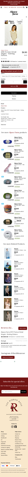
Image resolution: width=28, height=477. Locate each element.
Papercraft (3, 441)
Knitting (2, 436)
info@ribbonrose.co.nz (14, 420)
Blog (16, 457)
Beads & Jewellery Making (7, 449)
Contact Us (17, 434)
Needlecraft (3, 437)
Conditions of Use (19, 443)
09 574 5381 (15, 4)
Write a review (22, 328)
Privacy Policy (18, 441)
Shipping (14, 96)
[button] (1, 7)
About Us (17, 436)
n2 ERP (25, 472)
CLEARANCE (4, 434)
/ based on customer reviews (18, 61)
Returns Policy (18, 439)
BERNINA (3, 443)
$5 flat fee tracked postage (14, 2)
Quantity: (14, 79)
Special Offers (4, 455)
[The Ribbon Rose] (12, 7)
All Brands (3, 453)
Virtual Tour (17, 452)
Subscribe (23, 391)
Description (14, 93)
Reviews (14, 98)
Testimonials (18, 459)
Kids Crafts (3, 451)
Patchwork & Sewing (5, 445)
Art (1, 439)
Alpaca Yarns (4, 50)
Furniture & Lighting (5, 447)
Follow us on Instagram (8, 357)
